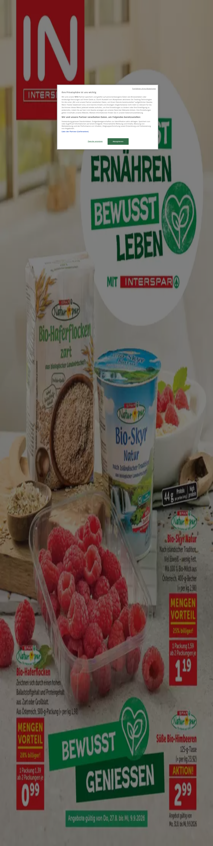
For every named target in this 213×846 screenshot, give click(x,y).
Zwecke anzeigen (95, 141)
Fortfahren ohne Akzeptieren (144, 89)
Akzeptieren (118, 141)
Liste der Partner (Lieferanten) (75, 131)
